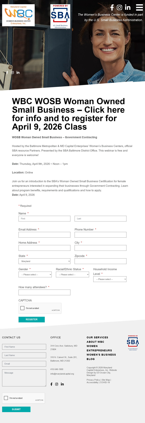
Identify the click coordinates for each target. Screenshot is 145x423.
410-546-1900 (56, 369)
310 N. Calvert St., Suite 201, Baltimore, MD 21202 (63, 359)
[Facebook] (112, 7)
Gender (25, 269)
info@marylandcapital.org (62, 374)
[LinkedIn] (127, 7)
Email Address (29, 229)
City (78, 242)
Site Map (106, 380)
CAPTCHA (25, 300)
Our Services (97, 337)
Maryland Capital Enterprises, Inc (99, 368)
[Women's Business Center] (18, 15)
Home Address (29, 242)
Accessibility (92, 382)
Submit (16, 409)
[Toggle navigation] (139, 7)
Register (32, 319)
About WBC (95, 341)
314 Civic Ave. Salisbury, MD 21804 (63, 348)
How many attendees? (34, 287)
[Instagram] (119, 7)
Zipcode (81, 256)
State (23, 256)
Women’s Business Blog (101, 357)
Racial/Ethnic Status (70, 269)
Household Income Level (105, 271)
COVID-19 (105, 382)
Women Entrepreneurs (99, 348)
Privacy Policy (93, 380)
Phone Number (85, 229)
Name (24, 213)
